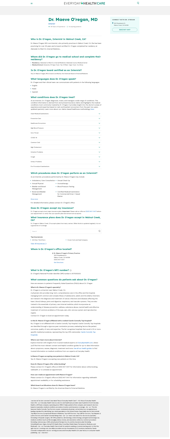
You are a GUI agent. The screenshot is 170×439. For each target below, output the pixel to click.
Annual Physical (37, 183)
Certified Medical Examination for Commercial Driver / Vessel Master (68, 194)
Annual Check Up (63, 180)
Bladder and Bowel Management (39, 187)
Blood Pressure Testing (65, 186)
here (92, 109)
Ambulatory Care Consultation (43, 180)
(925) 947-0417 (91, 211)
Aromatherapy (62, 183)
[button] (138, 3)
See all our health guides (83, 348)
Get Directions (58, 262)
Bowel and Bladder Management (39, 193)
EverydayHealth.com (85, 343)
